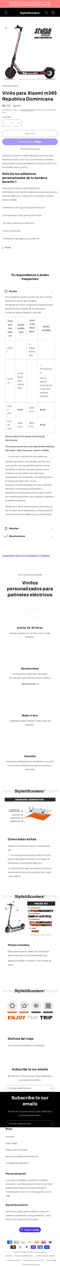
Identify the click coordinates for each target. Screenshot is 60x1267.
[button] (6, 13)
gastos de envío (27, 110)
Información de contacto (34, 1260)
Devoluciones (28, 684)
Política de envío (13, 1260)
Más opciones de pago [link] (30, 149)
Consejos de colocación (17, 1163)
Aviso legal (51, 1260)
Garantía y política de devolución (22, 1156)
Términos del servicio (31, 1264)
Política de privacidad (45, 1256)
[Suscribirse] (51, 1088)
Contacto (10, 1137)
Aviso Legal (11, 1143)
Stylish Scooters (27, 1252)
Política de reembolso (24, 1256)
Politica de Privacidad (16, 1150)
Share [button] (8, 247)
